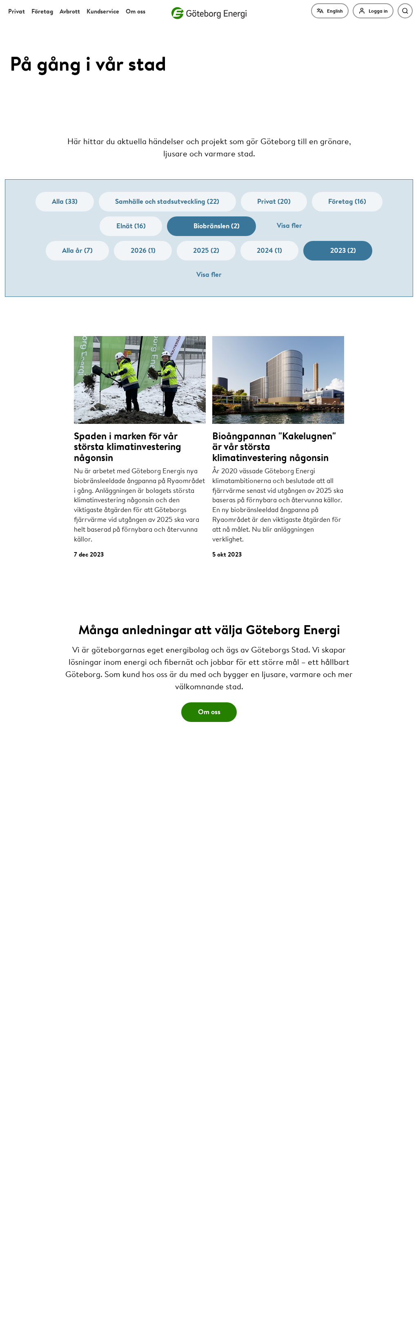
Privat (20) (274, 201)
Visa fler (289, 225)
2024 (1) (269, 250)
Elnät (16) (131, 225)
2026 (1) (143, 250)
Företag (42, 11)
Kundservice (103, 11)
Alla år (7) (77, 250)
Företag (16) (347, 201)
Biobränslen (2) (216, 225)
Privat (16, 11)
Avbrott (70, 11)
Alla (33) (65, 201)
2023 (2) (343, 250)
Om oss (135, 11)
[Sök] (405, 10)
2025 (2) (206, 250)
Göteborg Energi (209, 13)
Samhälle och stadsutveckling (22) (167, 201)
